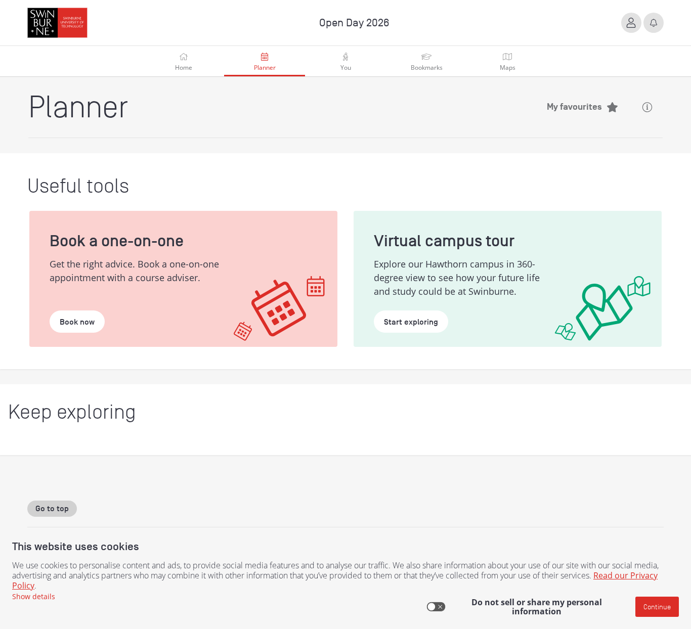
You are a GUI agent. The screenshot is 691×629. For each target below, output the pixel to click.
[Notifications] (653, 23)
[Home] (57, 23)
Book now (77, 322)
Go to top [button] (52, 509)
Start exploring (411, 322)
